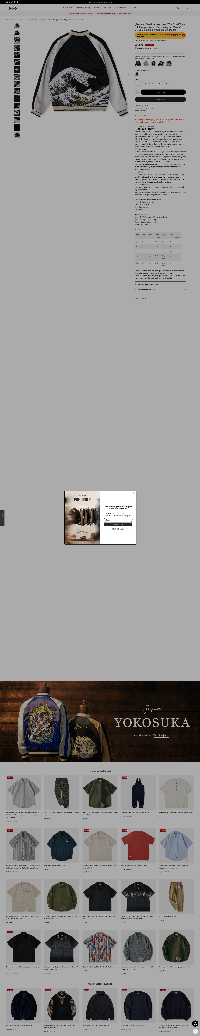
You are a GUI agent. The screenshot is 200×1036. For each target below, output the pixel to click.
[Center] (134, 493)
